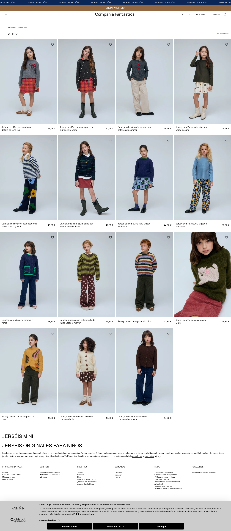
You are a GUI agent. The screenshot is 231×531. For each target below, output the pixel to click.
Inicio (10, 27)
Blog (79, 477)
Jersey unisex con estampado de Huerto (18, 418)
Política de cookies (83, 514)
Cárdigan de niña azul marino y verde (17, 321)
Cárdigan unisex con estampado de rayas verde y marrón (77, 321)
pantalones (137, 456)
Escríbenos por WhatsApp (50, 474)
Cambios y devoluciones (11, 474)
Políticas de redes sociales (164, 477)
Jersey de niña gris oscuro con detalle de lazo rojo (17, 128)
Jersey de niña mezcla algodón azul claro (191, 225)
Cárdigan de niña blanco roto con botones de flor (76, 418)
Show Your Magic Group (86, 479)
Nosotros (80, 474)
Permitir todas (69, 526)
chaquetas (149, 456)
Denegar (161, 526)
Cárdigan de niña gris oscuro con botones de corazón (134, 128)
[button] (5, 14)
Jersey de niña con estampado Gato (191, 321)
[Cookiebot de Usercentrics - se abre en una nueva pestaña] (18, 520)
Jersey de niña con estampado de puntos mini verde (77, 128)
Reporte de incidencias (163, 486)
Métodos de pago (9, 477)
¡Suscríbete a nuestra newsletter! (204, 472)
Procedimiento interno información (167, 481)
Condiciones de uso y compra (165, 474)
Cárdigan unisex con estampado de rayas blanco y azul (19, 225)
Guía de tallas (7, 479)
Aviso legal (158, 484)
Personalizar (114, 526)
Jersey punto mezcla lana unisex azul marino (134, 225)
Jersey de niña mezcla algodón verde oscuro (191, 128)
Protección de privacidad (163, 472)
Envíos (5, 472)
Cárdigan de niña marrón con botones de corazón (132, 418)
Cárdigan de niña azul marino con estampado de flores (76, 225)
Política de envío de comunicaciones (168, 488)
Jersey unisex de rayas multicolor (134, 321)
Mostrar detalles (47, 520)
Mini (14, 27)
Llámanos (43, 477)
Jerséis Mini (22, 27)
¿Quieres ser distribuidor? (87, 481)
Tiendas (80, 472)
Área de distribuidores (85, 484)
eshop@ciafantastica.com (50, 472)
